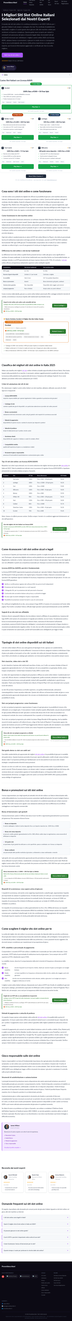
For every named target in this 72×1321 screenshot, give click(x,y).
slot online (64, 465)
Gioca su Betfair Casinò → (60, 737)
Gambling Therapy (12, 1276)
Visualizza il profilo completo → (12, 1147)
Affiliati (43, 1287)
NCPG (34, 1276)
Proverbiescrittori (10, 3)
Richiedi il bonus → (58, 331)
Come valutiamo (45, 1290)
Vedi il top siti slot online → (12, 55)
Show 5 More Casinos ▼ (36, 176)
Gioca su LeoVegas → (59, 305)
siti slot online (39, 754)
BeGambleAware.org (52, 180)
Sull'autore (43, 1278)
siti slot (64, 260)
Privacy (43, 1280)
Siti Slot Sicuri (57, 1280)
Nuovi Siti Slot (57, 2)
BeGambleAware (24, 1276)
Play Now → (36, 107)
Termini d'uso (44, 1285)
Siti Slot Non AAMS (58, 1278)
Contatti (43, 1295)
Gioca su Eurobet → (59, 529)
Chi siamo (43, 1275)
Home (25, 2)
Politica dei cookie (45, 1282)
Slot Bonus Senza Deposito (60, 1275)
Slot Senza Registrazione (64, 2)
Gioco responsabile (45, 1292)
